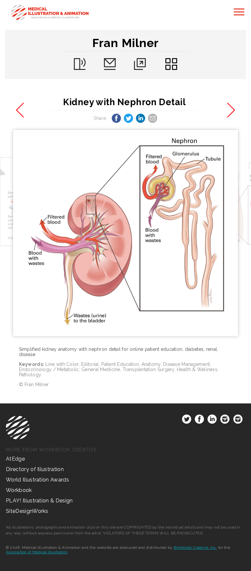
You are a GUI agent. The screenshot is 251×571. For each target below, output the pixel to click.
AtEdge (15, 459)
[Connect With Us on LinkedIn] (212, 420)
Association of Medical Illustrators (36, 552)
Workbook (19, 490)
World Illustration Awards (37, 480)
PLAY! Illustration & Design (39, 501)
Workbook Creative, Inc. (195, 547)
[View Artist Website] (125, 233)
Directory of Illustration (35, 469)
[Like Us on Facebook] (199, 420)
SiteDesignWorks (27, 511)
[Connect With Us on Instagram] (224, 420)
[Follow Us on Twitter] (186, 420)
